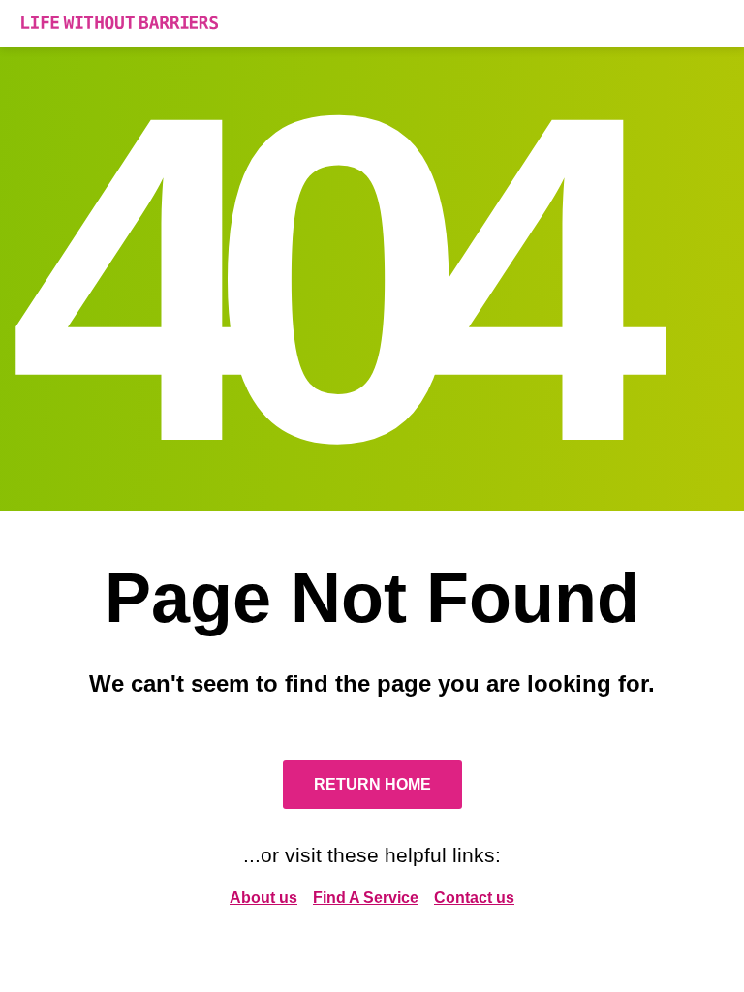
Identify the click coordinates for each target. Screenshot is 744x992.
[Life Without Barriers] (372, 23)
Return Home (372, 784)
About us (263, 897)
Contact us (474, 897)
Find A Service (365, 897)
